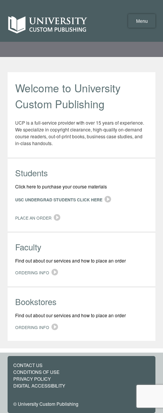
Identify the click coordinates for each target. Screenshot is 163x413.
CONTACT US (27, 365)
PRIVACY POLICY (32, 378)
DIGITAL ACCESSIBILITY (39, 385)
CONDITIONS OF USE (36, 372)
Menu (142, 21)
